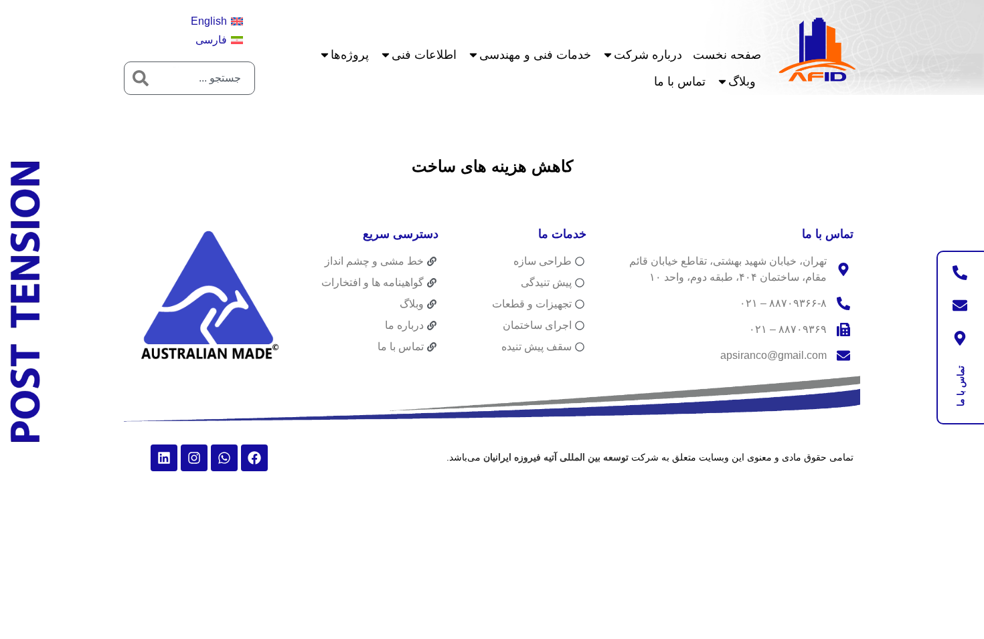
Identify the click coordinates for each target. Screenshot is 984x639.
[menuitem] (217, 21)
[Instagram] (194, 457)
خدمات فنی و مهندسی (535, 54)
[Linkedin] (164, 457)
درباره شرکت (648, 54)
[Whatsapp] (224, 457)
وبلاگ (742, 81)
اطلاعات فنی (424, 54)
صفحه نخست (727, 54)
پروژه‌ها (350, 54)
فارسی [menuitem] (211, 39)
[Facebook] (254, 457)
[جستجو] (141, 78)
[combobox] (205, 78)
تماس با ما (680, 81)
